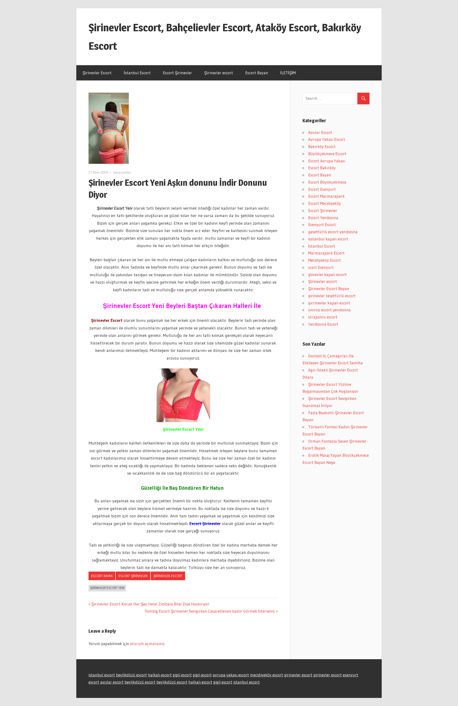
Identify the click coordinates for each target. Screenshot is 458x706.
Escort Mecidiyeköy (324, 203)
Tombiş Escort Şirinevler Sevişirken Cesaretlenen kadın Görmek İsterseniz (210, 611)
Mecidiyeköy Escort (324, 260)
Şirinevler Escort (97, 72)
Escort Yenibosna (323, 217)
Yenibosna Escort (323, 324)
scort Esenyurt (321, 267)
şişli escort (182, 674)
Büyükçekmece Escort (327, 153)
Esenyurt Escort (322, 224)
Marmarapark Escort (326, 252)
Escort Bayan (256, 72)
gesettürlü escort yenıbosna (333, 231)
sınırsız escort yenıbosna (329, 309)
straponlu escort (323, 316)
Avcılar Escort (320, 132)
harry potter (122, 172)
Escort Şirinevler (177, 72)
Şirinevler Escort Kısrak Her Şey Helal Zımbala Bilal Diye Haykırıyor (150, 603)
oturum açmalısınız (147, 643)
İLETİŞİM (288, 72)
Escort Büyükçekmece (327, 182)
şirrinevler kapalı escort (329, 302)
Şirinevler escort (218, 72)
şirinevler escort (298, 674)
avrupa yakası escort (231, 674)
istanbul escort (101, 674)
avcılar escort (112, 682)
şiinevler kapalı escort (327, 274)
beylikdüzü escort (131, 674)
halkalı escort (160, 674)
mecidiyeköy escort (266, 674)
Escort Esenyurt (322, 189)
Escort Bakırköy (322, 167)
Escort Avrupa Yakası (326, 160)
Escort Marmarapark (326, 196)
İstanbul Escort (137, 72)
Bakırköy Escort (322, 146)
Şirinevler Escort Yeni (107, 588)
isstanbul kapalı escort (328, 238)
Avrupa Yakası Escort (326, 139)
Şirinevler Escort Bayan (328, 288)
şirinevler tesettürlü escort (332, 295)
